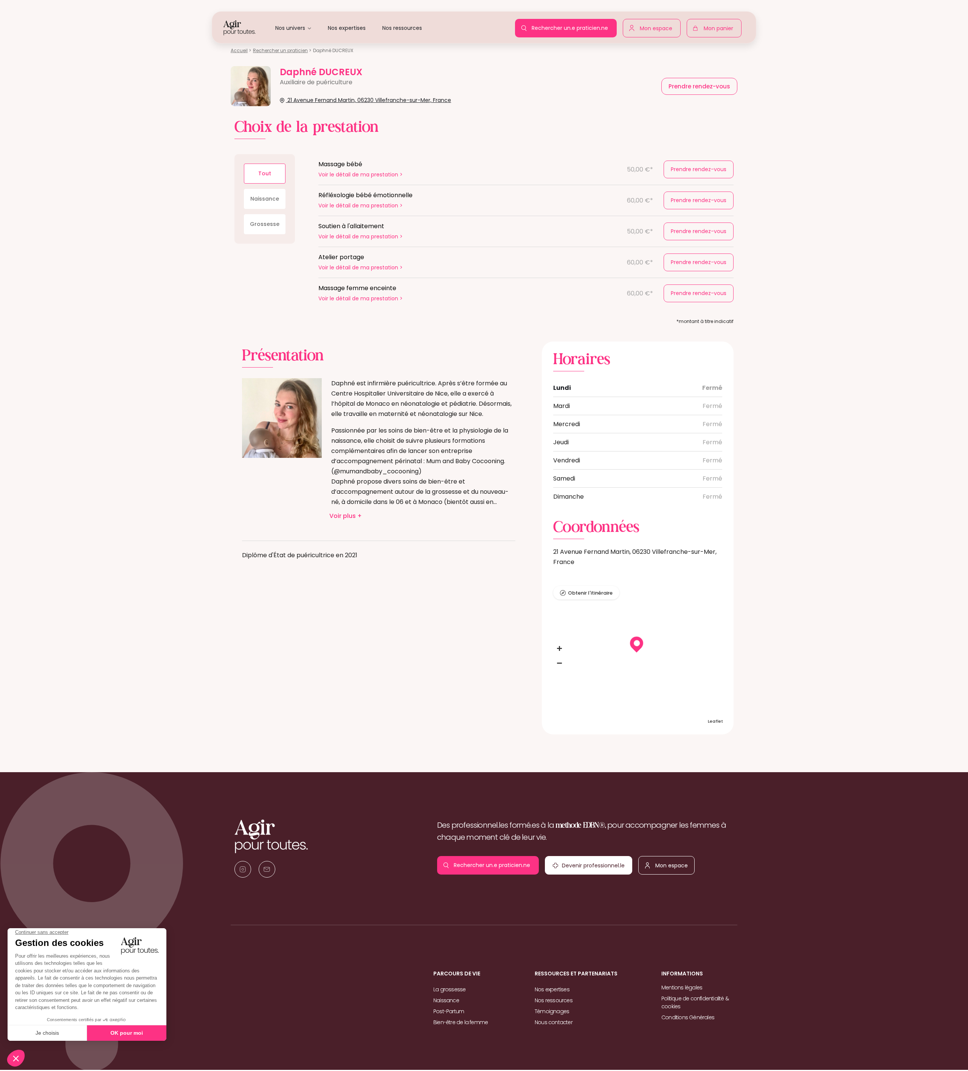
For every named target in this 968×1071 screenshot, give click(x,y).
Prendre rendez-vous (698, 169)
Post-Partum (448, 1011)
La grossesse (449, 989)
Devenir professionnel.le (595, 864)
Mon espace (658, 27)
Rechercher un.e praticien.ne (572, 25)
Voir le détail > (360, 174)
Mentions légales (681, 987)
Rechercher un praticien (280, 50)
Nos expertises (347, 28)
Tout (264, 173)
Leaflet (715, 721)
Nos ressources (402, 28)
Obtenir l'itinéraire (590, 593)
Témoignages (552, 1011)
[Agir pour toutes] (239, 27)
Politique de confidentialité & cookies (695, 1002)
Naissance (264, 198)
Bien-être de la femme (460, 1022)
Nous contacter (553, 1022)
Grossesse (264, 224)
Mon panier (720, 30)
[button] (559, 648)
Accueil (239, 50)
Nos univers (290, 28)
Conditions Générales (687, 1017)
